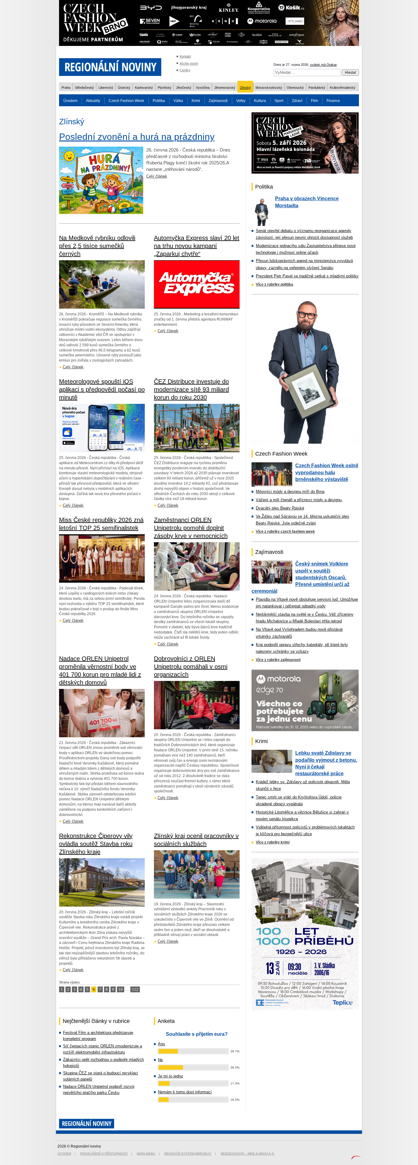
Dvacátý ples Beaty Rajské (280, 508)
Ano (161, 1044)
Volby (240, 101)
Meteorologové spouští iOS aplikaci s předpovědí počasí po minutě (102, 389)
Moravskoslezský (269, 87)
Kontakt (185, 56)
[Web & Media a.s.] (356, 1158)
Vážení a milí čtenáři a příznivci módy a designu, (299, 500)
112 (135, 989)
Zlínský (245, 87)
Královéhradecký (342, 87)
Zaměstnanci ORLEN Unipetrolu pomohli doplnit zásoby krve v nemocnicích (191, 528)
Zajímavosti (218, 101)
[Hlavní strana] (110, 79)
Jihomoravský (224, 87)
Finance (333, 101)
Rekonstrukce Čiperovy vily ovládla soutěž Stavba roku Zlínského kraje (95, 843)
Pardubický (316, 87)
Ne (160, 1060)
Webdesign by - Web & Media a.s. (248, 1153)
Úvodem (70, 101)
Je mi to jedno (170, 1076)
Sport (278, 101)
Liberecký (106, 87)
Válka (178, 101)
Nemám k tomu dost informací (185, 1092)
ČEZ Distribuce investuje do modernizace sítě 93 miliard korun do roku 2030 (191, 389)
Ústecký (124, 87)
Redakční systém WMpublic (187, 1153)
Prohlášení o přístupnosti (104, 1153)
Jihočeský (183, 87)
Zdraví (297, 101)
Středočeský (84, 87)
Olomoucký (295, 87)
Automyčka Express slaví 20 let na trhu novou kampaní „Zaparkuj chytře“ (196, 246)
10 (120, 989)
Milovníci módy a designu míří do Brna (290, 491)
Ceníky (185, 70)
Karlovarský (144, 87)
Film (314, 101)
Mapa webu (146, 1153)
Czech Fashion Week (126, 101)
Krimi (196, 101)
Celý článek (156, 176)
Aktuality (93, 101)
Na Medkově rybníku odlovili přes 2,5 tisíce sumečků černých (97, 246)
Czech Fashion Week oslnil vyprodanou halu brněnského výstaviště (326, 472)
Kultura (260, 101)
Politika (159, 101)
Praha (66, 87)
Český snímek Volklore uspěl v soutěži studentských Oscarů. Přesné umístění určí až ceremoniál (300, 577)
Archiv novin (189, 63)
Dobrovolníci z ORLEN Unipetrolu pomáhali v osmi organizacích (190, 666)
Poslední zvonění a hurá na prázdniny (137, 137)
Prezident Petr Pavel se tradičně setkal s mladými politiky (307, 276)
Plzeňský (164, 87)
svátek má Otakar (323, 64)
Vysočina (203, 87)
